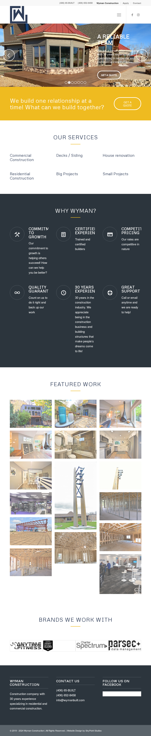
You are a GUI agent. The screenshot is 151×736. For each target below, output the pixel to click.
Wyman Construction (108, 3)
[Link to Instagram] (138, 15)
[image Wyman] (121, 446)
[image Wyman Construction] (32, 446)
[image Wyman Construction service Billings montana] (77, 415)
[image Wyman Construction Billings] (121, 415)
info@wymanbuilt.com (70, 700)
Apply (126, 3)
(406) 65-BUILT (67, 2)
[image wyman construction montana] (77, 549)
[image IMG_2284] (32, 504)
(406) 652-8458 (85, 2)
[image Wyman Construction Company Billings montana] (32, 415)
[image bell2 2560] (77, 496)
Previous (9, 55)
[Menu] (119, 14)
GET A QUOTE (109, 75)
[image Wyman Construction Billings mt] (77, 446)
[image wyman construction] (32, 563)
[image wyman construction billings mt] (32, 532)
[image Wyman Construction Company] (32, 476)
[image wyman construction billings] (121, 538)
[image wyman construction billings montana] (121, 507)
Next (142, 55)
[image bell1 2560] (121, 476)
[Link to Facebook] (132, 15)
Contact (137, 3)
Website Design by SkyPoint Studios (84, 730)
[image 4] (121, 575)
